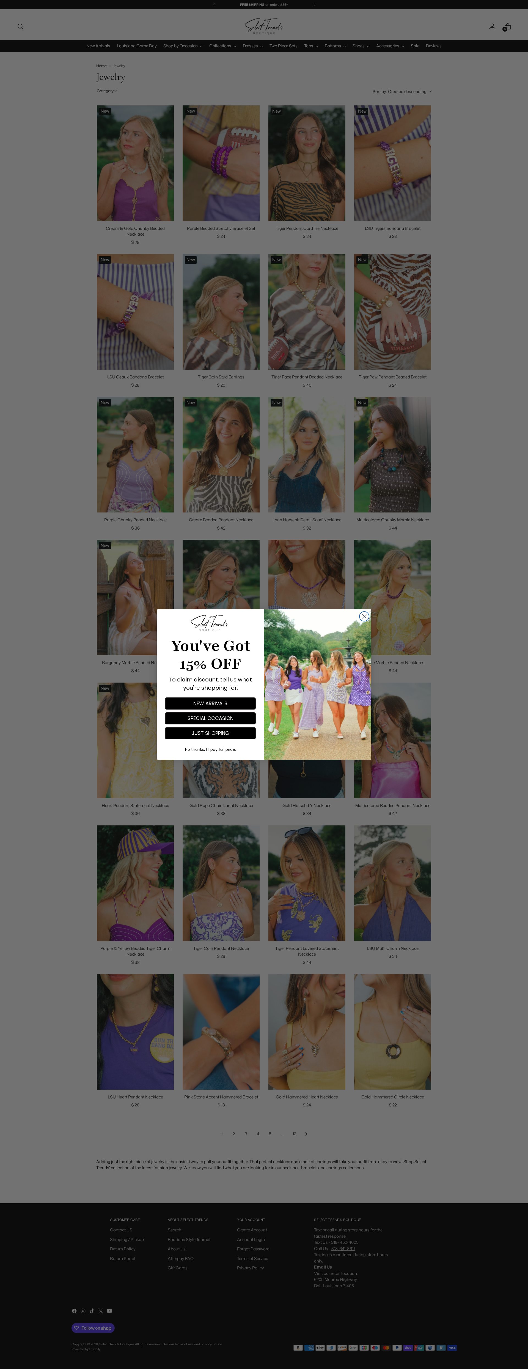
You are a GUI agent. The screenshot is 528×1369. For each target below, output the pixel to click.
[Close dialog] (364, 616)
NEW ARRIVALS (210, 703)
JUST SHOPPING (210, 733)
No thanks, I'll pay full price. (210, 749)
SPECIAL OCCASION (210, 718)
